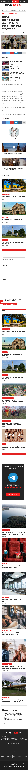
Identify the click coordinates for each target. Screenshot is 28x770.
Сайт (4, 291)
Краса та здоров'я (7, 630)
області (3, 756)
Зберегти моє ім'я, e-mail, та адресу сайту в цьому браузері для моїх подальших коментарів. (13, 299)
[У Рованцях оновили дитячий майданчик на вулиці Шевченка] (14, 412)
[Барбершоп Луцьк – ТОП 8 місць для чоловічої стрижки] (14, 617)
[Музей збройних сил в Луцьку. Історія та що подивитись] (14, 684)
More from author (21, 176)
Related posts (22, 175)
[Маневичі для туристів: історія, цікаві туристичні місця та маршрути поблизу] (14, 185)
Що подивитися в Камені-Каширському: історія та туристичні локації (13, 400)
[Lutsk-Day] (13, 5)
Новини (5, 10)
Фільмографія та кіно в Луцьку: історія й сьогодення (13, 566)
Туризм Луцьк (6, 194)
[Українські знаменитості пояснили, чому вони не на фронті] (5, 74)
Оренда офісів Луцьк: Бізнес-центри (12, 600)
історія (19, 756)
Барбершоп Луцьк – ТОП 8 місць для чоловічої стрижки (13, 634)
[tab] (22, 175)
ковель (13, 756)
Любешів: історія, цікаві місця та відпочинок (12, 220)
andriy (14, 138)
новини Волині (11, 114)
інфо (8, 756)
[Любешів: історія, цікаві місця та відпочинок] (14, 208)
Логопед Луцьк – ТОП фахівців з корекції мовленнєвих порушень (13, 667)
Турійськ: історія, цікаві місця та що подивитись (13, 242)
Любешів (5, 217)
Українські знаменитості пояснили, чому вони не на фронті (17, 73)
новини (7, 118)
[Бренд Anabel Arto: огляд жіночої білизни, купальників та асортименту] (14, 435)
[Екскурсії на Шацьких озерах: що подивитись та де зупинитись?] (14, 516)
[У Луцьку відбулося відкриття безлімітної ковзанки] (5, 79)
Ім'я (4, 279)
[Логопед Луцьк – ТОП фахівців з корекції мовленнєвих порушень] (14, 650)
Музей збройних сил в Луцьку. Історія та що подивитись (12, 701)
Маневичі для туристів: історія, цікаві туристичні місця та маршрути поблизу (13, 197)
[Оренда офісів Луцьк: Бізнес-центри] (14, 583)
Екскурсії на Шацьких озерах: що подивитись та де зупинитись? (13, 533)
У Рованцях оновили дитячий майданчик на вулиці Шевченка (11, 423)
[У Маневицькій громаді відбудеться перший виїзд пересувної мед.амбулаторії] (5, 68)
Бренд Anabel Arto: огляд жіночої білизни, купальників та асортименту (13, 446)
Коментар (6, 265)
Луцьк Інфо (5, 597)
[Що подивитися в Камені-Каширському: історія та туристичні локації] (14, 389)
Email (4, 285)
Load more (14, 250)
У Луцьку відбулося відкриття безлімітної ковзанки (16, 78)
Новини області (12, 13)
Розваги (5, 563)
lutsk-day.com (10, 739)
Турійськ (5, 240)
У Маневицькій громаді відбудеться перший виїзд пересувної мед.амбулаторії (17, 67)
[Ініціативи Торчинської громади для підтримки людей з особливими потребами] (5, 63)
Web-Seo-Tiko (14, 764)
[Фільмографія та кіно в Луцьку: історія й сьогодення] (14, 550)
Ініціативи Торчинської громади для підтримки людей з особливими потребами (16, 62)
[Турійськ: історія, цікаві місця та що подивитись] (14, 231)
